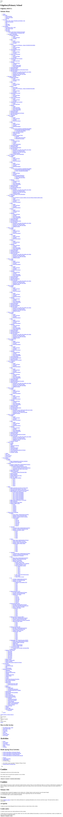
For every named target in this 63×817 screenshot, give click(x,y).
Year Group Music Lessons (20, 565)
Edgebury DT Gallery (17, 594)
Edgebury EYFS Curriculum (16, 462)
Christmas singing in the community (22, 563)
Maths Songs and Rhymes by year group (18, 500)
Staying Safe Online (17, 108)
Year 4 (14, 483)
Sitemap (4, 757)
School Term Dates (9, 694)
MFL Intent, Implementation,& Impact (20, 617)
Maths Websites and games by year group (18, 491)
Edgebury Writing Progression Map (20, 472)
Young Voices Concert (19, 576)
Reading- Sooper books (10, 660)
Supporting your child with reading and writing (22, 71)
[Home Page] (0, 2)
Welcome (7, 18)
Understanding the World (15, 49)
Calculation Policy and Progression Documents (19, 490)
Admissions (7, 670)
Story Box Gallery (13, 476)
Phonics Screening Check (18, 135)
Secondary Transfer (14, 441)
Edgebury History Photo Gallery (19, 543)
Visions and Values (9, 17)
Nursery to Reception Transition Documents (16, 31)
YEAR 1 (14, 505)
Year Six (17, 525)
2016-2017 (10, 656)
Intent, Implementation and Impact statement (19, 461)
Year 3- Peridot (11, 285)
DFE (6, 666)
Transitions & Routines (12, 699)
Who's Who (7, 25)
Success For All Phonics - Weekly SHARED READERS (24, 45)
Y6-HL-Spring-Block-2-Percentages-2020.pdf (12, 753)
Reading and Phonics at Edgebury (17, 465)
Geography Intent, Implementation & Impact (21, 527)
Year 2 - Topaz (11, 227)
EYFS (9, 460)
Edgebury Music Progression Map (19, 559)
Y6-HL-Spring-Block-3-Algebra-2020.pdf (11, 754)
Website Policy (6, 759)
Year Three (17, 522)
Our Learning (5, 457)
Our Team (5, 19)
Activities (14, 38)
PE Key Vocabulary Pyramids (18, 606)
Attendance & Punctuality (10, 672)
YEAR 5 (14, 510)
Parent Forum (8, 682)
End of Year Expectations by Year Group (18, 488)
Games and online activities (18, 132)
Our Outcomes (6, 663)
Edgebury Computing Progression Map (20, 554)
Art (11, 577)
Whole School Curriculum (13, 512)
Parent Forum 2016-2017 (13, 684)
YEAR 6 (14, 511)
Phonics (11, 44)
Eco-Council (7, 456)
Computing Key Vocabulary (18, 555)
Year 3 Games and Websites (18, 495)
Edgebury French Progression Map (19, 619)
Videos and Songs (16, 37)
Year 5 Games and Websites (18, 497)
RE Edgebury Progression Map (19, 629)
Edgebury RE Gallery (17, 631)
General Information (14, 67)
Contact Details (8, 675)
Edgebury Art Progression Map (19, 580)
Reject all (2, 778)
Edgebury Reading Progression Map (20, 466)
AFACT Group (8, 671)
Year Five (17, 524)
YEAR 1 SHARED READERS (21, 170)
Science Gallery (16, 517)
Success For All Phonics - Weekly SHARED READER (24, 88)
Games (14, 36)
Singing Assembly (8, 661)
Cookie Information (7, 758)
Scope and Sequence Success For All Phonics (22, 467)
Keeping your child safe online (19, 73)
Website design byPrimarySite (9, 764)
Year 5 (14, 484)
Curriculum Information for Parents (17, 113)
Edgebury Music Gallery (17, 561)
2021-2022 (10, 651)
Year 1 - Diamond (11, 115)
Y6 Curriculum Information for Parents (17, 434)
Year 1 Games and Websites (18, 493)
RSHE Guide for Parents (17, 644)
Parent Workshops (13, 474)
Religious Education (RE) (15, 626)
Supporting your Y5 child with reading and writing (22, 410)
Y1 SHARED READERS (20, 130)
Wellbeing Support (16, 75)
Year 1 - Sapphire (11, 155)
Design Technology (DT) (15, 591)
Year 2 (14, 481)
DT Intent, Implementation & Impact (20, 592)
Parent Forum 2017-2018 (13, 683)
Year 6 (14, 485)
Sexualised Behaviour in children (14, 690)
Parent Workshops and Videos (16, 502)
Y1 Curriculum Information (15, 147)
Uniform (7, 706)
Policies (6, 685)
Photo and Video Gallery (17, 621)
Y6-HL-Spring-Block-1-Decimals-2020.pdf (11, 752)
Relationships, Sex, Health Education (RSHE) (19, 640)
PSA (6, 23)
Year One (17, 520)
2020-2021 (10, 652)
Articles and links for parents (15, 359)
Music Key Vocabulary (17, 560)
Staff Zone (7, 24)
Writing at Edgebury (14, 471)
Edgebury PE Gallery (17, 607)
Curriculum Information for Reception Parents (19, 69)
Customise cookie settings (15, 778)
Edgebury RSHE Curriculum (18, 642)
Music (11, 556)
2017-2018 (10, 655)
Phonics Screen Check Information (17, 154)
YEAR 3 (14, 507)
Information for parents (19, 138)
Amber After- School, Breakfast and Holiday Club (15, 20)
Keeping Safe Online (17, 65)
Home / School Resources (13, 703)
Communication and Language (16, 58)
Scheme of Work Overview (18, 630)
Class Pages (7, 30)
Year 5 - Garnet (11, 387)
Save (11, 815)
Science (11, 513)
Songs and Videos (16, 41)
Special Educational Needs (10, 696)
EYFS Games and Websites (18, 492)
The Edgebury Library (14, 470)
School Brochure (8, 16)
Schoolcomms (8, 691)
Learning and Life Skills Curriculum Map (21, 648)
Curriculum (7, 458)
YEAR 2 (14, 506)
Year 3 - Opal (10, 258)
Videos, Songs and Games (20, 137)
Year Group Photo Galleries (15, 477)
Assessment (7, 664)
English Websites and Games (16, 475)
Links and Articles (13, 70)
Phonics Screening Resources (18, 175)
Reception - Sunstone (12, 76)
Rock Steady (17, 575)
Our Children (5, 26)
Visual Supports (11, 701)
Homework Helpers (16, 120)
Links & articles (13, 188)
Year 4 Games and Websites (18, 496)
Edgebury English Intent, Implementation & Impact (20, 464)
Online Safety (10, 688)
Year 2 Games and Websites (18, 494)
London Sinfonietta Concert (20, 564)
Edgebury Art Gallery (17, 581)
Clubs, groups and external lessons (22, 574)
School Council (8, 455)
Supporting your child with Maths (19, 385)
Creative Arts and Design (15, 54)
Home (4, 14)
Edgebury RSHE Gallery (18, 645)
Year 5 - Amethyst (11, 361)
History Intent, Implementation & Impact (21, 540)
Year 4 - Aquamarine (12, 338)
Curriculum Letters (14, 68)
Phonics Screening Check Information (17, 194)
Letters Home (8, 681)
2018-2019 (10, 654)
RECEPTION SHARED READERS (22, 129)
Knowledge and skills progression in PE (20, 605)
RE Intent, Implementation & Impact (20, 628)
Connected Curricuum (14, 445)
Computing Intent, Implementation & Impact (21, 553)
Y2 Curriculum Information (15, 220)
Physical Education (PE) (15, 603)
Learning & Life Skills (14, 646)
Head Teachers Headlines (10, 680)
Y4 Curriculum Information (15, 357)
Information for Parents (19, 176)
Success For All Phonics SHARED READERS (22, 128)
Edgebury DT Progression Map (19, 593)
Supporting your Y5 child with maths (20, 412)
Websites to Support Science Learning (20, 516)
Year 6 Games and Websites (18, 499)
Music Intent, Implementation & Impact (20, 557)
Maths (11, 39)
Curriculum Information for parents (17, 381)
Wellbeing (12, 61)
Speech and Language (12, 700)
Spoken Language (13, 473)
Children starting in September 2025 (17, 33)
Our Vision (5, 15)
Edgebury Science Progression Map (20, 515)
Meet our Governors (9, 21)
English (11, 116)
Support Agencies (11, 704)
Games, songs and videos (20, 177)
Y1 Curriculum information (15, 187)
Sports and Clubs (8, 705)
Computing (12, 552)
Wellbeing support (16, 153)
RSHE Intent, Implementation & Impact (20, 641)
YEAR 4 (14, 509)
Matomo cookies (7, 799)
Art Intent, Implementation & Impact (20, 579)
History (11, 539)
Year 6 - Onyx (10, 442)
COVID (7, 676)
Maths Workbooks (13, 501)
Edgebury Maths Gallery (15, 503)
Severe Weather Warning (10, 695)
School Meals (8, 693)
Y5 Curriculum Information (15, 407)
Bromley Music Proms (19, 562)
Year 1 (14, 480)
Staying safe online (16, 183)
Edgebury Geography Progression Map (20, 529)
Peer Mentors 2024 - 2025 (10, 27)
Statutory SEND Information (13, 702)
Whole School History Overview (19, 541)
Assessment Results (9, 665)
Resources (10, 710)
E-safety (14, 143)
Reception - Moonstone (12, 34)
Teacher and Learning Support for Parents (13, 662)
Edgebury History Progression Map (20, 542)
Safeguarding (8, 686)
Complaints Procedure (9, 674)
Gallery (6, 453)
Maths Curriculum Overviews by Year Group (19, 487)
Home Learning (8, 659)
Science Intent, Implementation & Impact (21, 514)
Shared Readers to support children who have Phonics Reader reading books (28, 197)
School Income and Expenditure (11, 692)
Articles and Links (13, 253)
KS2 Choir (7, 29)
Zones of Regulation (17, 66)
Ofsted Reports (8, 668)
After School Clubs (9, 28)
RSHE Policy (15, 643)
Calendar (7, 673)
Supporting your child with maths (19, 74)
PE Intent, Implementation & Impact (20, 604)
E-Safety (7, 678)
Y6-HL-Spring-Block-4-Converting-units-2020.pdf (13, 755)
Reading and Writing (14, 35)
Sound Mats (15, 87)
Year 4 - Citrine (11, 312)
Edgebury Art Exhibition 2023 (21, 582)
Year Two (17, 521)
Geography (12, 526)
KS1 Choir (7, 454)
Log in (4, 712)
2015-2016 (10, 658)
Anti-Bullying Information (13, 689)
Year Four (17, 523)
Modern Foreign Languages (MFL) (17, 616)
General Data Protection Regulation (12, 679)
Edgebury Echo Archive (10, 650)
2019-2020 (10, 653)
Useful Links (7, 708)
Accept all (7, 778)
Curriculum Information (15, 252)
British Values (13, 649)
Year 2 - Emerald (11, 195)
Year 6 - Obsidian (11, 414)
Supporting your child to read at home (20, 468)
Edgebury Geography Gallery (18, 530)
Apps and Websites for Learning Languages (21, 620)
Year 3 (14, 482)
